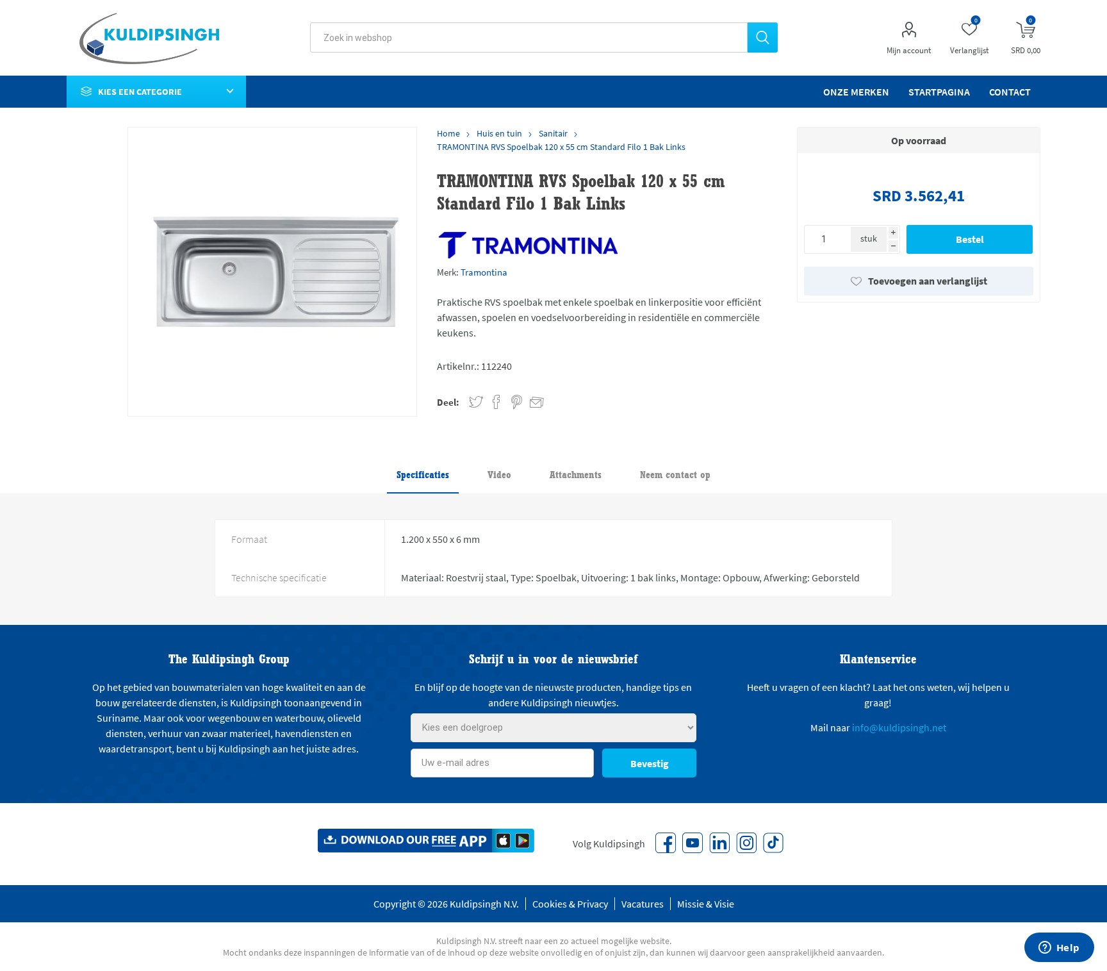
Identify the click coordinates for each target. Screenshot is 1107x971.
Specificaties (423, 475)
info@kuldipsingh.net (899, 727)
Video (499, 475)
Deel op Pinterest (516, 402)
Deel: (448, 402)
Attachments (576, 475)
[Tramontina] (528, 245)
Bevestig (649, 763)
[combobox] (529, 37)
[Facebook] (666, 843)
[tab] (423, 476)
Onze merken (856, 91)
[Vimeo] (719, 843)
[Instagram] (746, 843)
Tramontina (484, 272)
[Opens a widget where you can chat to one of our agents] (1059, 949)
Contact (1010, 91)
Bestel (970, 239)
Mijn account (909, 50)
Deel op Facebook (496, 402)
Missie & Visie (705, 903)
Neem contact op (675, 475)
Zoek (763, 37)
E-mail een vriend (531, 400)
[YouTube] (692, 843)
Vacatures (642, 903)
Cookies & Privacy (570, 903)
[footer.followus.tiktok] (773, 843)
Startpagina (939, 91)
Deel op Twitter (476, 402)
